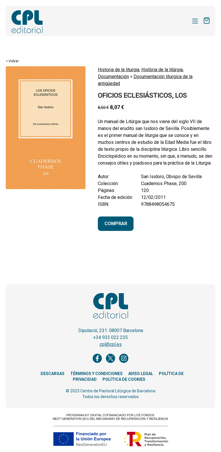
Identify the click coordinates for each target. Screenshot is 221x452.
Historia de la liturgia (118, 69)
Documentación (113, 76)
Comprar (115, 223)
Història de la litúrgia (162, 69)
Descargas (52, 373)
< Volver (12, 61)
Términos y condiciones (96, 373)
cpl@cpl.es (111, 344)
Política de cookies (123, 379)
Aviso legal (140, 373)
